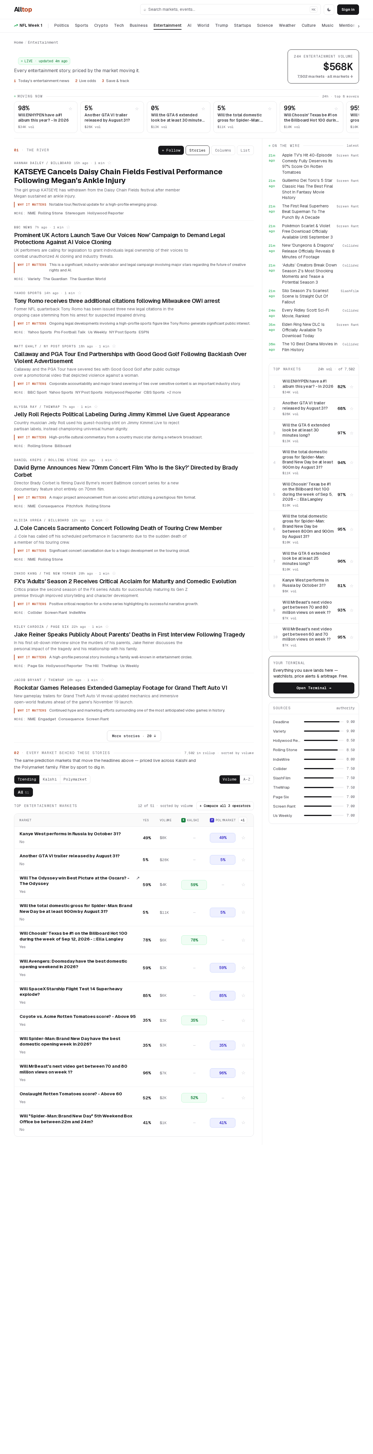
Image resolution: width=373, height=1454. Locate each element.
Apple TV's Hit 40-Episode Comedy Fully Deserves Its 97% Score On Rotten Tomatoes (307, 163)
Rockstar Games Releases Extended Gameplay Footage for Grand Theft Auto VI (120, 688)
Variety (34, 278)
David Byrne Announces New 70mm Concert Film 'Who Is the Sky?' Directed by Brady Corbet (126, 471)
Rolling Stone (50, 213)
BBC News (23, 227)
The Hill (92, 665)
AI (189, 25)
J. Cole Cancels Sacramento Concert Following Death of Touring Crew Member (118, 528)
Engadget (47, 718)
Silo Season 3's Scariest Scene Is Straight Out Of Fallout (305, 296)
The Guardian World (88, 278)
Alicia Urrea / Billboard (41, 520)
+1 (243, 820)
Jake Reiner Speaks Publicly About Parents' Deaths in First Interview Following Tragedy (129, 634)
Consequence (51, 506)
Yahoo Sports (28, 293)
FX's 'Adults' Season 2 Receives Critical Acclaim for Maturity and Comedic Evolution (125, 581)
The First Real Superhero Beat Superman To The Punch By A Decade (305, 211)
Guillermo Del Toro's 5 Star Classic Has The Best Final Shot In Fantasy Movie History (307, 189)
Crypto (101, 25)
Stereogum (75, 213)
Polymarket (75, 779)
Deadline (281, 721)
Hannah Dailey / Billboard (42, 163)
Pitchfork (74, 506)
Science (265, 25)
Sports (81, 25)
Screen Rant (56, 612)
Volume (230, 779)
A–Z (246, 779)
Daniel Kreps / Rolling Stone (46, 460)
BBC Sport (37, 392)
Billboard (63, 445)
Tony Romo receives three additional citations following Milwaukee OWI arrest (117, 301)
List (245, 150)
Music (327, 25)
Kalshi (50, 779)
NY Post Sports (122, 332)
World (203, 25)
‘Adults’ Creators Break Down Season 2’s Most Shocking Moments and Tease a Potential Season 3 (309, 273)
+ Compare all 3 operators (225, 806)
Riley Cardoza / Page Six (41, 627)
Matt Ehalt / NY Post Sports (45, 346)
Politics (61, 25)
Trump (221, 25)
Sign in (348, 9)
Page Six (36, 665)
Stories (197, 150)
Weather (287, 25)
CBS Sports (154, 392)
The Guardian (55, 278)
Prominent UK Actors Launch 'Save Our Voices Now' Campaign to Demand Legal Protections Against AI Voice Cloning (119, 238)
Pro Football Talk (70, 332)
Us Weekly (97, 332)
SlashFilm (282, 778)
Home (18, 42)
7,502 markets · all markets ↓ (325, 76)
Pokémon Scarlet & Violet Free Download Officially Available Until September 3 (307, 231)
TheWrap (109, 665)
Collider (35, 612)
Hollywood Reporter (105, 213)
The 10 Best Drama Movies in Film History (309, 346)
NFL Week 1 (31, 25)
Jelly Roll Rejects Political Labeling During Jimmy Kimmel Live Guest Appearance (122, 414)
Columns (223, 150)
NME (32, 213)
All (23, 9)
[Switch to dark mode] (329, 9)
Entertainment (168, 25)
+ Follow (171, 150)
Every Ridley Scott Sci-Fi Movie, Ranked (305, 313)
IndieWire (77, 612)
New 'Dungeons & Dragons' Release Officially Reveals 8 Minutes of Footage (308, 251)
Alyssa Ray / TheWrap (37, 407)
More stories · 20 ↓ (134, 735)
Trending (26, 779)
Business (139, 25)
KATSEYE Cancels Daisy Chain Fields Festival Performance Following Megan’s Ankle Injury (118, 176)
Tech (119, 25)
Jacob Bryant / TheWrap (39, 680)
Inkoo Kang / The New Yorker (45, 573)
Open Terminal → (313, 687)
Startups (242, 25)
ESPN (144, 332)
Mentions (348, 25)
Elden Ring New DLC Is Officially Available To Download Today (303, 330)
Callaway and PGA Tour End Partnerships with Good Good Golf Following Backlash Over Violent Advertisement (130, 357)
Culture (309, 25)
